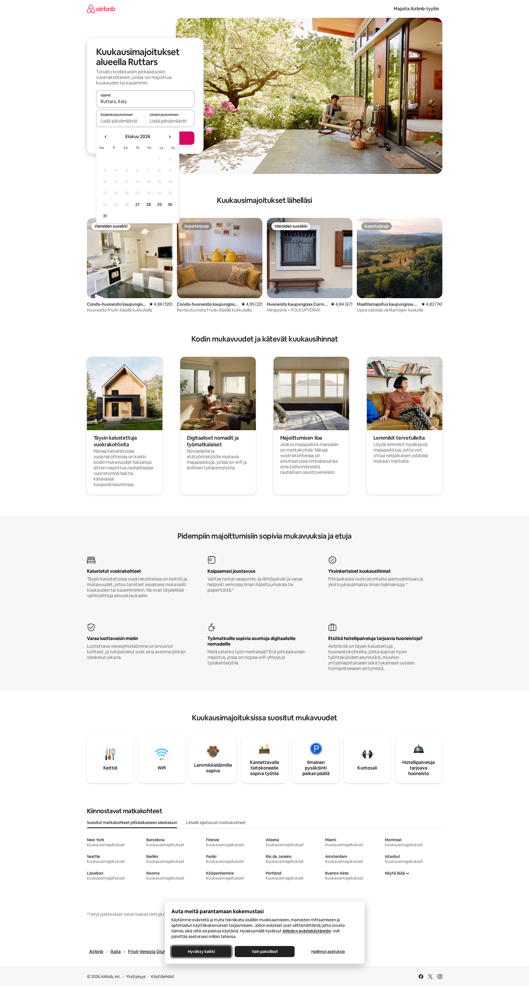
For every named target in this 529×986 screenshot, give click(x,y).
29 (159, 204)
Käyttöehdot (162, 976)
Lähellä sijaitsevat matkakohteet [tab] (216, 822)
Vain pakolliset (264, 951)
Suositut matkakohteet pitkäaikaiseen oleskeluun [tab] (132, 822)
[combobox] (145, 101)
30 (170, 204)
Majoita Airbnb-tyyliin (416, 9)
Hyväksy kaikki (201, 951)
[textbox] (121, 121)
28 (148, 204)
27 (137, 204)
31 (105, 215)
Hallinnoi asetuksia (328, 951)
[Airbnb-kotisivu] (101, 9)
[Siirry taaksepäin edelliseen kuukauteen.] (105, 136)
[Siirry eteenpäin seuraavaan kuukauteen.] (169, 136)
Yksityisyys (136, 976)
